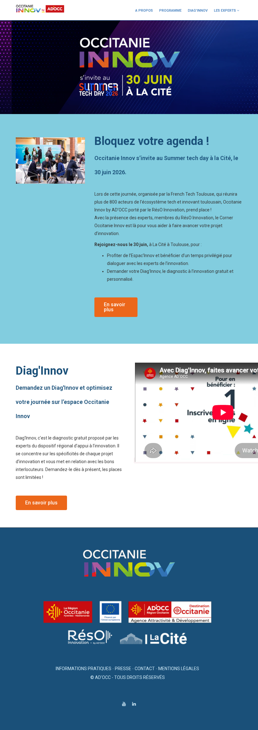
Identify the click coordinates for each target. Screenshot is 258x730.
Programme (170, 11)
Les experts (225, 11)
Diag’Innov (198, 11)
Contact (145, 668)
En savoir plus (114, 307)
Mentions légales (178, 668)
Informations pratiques (83, 668)
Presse (123, 668)
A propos (144, 11)
